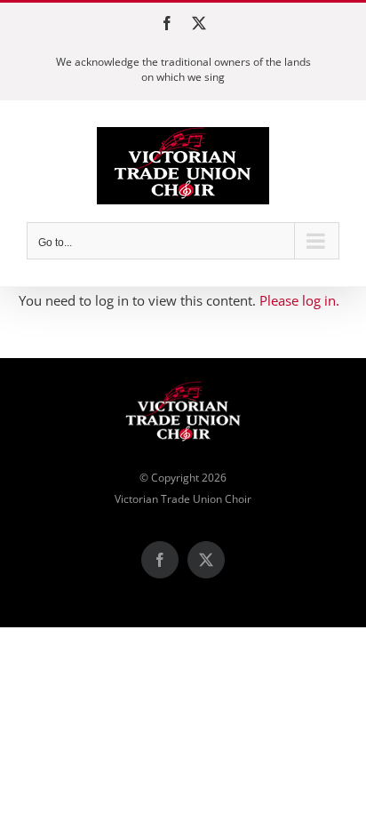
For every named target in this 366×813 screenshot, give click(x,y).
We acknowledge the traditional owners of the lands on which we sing (183, 69)
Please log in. (299, 300)
